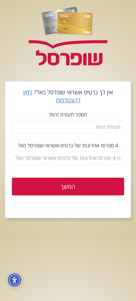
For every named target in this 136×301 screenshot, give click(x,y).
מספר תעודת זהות (68, 114)
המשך (68, 186)
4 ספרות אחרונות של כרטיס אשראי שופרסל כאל (68, 145)
